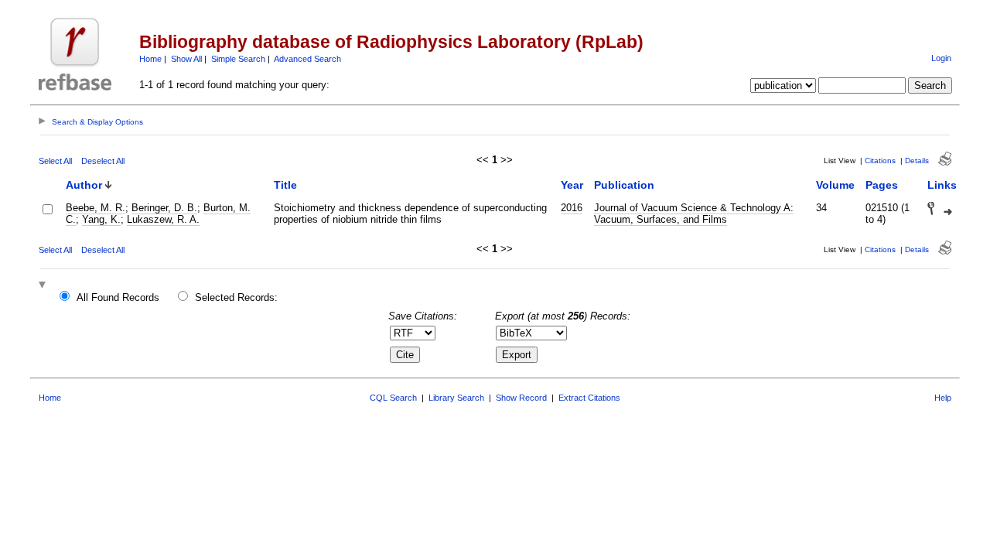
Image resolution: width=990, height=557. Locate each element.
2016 (571, 208)
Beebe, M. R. (95, 208)
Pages (881, 185)
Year (572, 185)
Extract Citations (589, 397)
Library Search (456, 397)
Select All (55, 161)
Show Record (521, 397)
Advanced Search (307, 58)
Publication (624, 185)
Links (942, 185)
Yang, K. (101, 219)
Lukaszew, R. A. (163, 219)
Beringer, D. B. (164, 208)
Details (917, 160)
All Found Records (118, 297)
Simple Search (238, 58)
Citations (880, 160)
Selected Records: (236, 297)
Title (285, 185)
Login (941, 58)
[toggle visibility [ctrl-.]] (44, 286)
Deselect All (103, 161)
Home (150, 58)
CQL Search (393, 397)
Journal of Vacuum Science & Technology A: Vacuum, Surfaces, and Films (694, 213)
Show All (186, 58)
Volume (835, 185)
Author (84, 185)
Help (942, 397)
